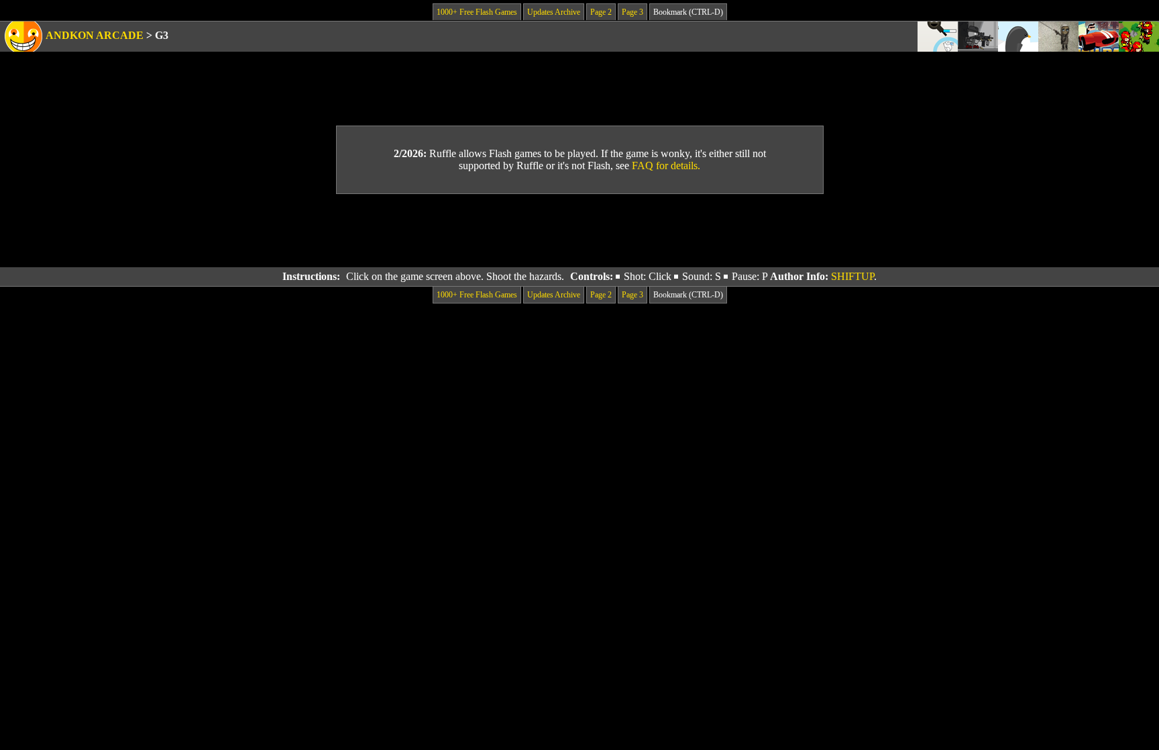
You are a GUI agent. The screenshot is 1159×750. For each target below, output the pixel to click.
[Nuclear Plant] (1058, 36)
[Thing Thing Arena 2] (978, 36)
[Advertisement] (579, 231)
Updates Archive (553, 12)
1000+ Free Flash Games (477, 12)
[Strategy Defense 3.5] (1139, 36)
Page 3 (632, 12)
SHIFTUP (852, 276)
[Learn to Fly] (1018, 36)
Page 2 (601, 12)
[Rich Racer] (1099, 36)
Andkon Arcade (95, 35)
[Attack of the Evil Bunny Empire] (938, 36)
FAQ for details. (666, 165)
